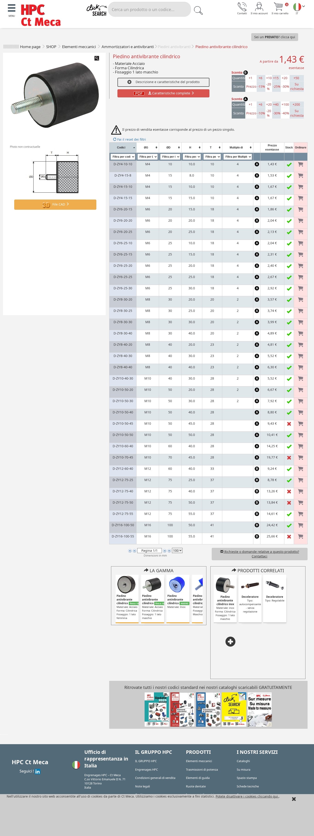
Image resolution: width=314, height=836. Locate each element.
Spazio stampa (247, 778)
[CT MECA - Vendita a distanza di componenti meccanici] (43, 15)
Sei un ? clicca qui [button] (274, 37)
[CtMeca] (297, 7)
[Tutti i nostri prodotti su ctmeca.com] (234, 709)
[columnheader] (122, 147)
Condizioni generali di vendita (155, 778)
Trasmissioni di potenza (202, 770)
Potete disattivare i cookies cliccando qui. (247, 796)
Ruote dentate (196, 786)
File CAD (58, 204)
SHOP (51, 46)
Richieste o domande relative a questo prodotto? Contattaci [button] (261, 553)
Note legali (142, 786)
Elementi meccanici (79, 46)
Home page (30, 46)
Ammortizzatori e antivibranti (128, 46)
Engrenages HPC (146, 770)
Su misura (243, 770)
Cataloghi (243, 761)
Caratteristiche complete (171, 93)
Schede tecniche (248, 786)
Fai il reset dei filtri (131, 139)
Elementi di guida (198, 778)
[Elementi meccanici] (182, 709)
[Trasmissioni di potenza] (208, 709)
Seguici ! (27, 771)
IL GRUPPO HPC (146, 761)
